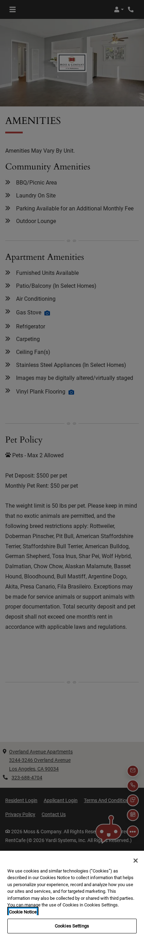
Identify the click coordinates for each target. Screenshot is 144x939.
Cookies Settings (72, 925)
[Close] (135, 860)
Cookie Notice (23, 911)
